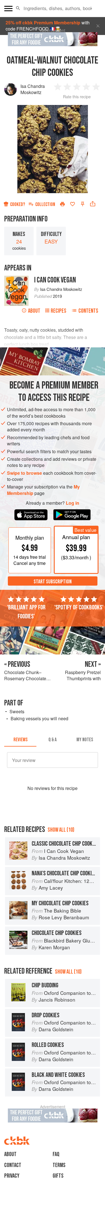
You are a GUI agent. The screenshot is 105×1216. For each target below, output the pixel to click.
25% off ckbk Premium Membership (43, 22)
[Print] (62, 204)
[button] (18, 8)
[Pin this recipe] (83, 204)
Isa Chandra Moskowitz (32, 89)
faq (56, 1154)
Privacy (11, 1175)
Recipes (58, 310)
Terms (59, 1165)
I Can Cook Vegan (55, 280)
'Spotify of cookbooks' (78, 607)
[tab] (20, 740)
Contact (12, 1165)
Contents (88, 310)
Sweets (17, 711)
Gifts (58, 1175)
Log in (72, 503)
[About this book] (16, 278)
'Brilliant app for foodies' (26, 612)
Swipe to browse (24, 473)
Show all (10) (61, 829)
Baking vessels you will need (39, 718)
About (34, 310)
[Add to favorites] (72, 204)
